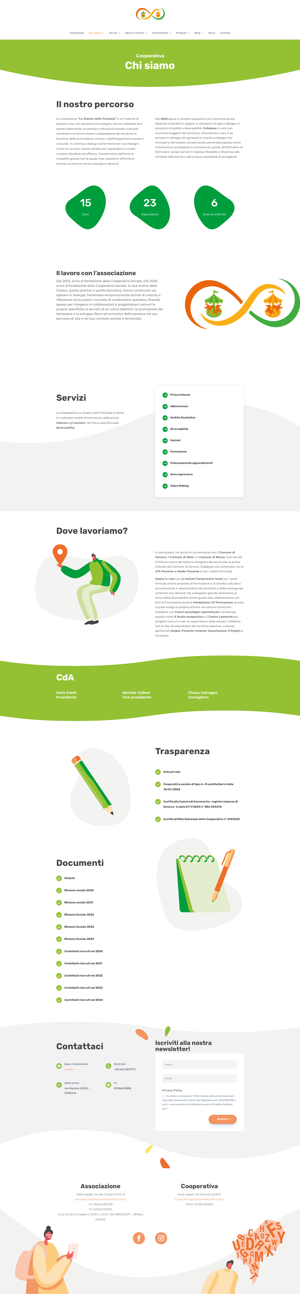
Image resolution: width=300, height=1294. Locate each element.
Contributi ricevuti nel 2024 (83, 1000)
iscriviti (222, 1119)
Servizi (113, 33)
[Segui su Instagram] (161, 1238)
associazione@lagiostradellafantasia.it (100, 1199)
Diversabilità (160, 33)
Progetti (181, 33)
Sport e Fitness (134, 33)
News (211, 33)
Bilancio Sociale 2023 (79, 926)
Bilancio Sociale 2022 (79, 914)
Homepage (77, 33)
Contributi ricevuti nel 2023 (83, 987)
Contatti (225, 33)
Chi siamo (95, 33)
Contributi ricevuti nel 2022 (83, 975)
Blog (197, 33)
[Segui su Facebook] (139, 1238)
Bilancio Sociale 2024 (79, 939)
